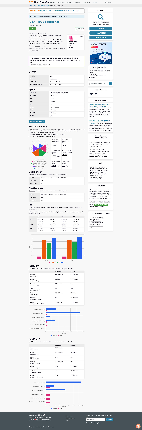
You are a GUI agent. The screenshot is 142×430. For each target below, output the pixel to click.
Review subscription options (93, 423)
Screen (71, 47)
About (67, 420)
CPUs (70, 45)
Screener (101, 28)
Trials (84, 2)
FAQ (67, 415)
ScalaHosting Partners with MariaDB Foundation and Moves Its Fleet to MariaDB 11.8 (99, 122)
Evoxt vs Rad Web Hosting (96, 217)
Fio (32, 207)
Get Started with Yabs (49, 41)
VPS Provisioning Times (95, 177)
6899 (64, 145)
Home (30, 5)
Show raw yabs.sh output (37, 121)
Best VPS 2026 (101, 33)
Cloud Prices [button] (61, 2)
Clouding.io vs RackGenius (96, 222)
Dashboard (37, 46)
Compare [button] (77, 2)
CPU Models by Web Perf (96, 172)
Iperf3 (30, 268)
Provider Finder (100, 37)
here (105, 156)
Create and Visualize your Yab (98, 75)
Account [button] (109, 2)
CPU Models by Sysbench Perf (97, 167)
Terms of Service (70, 418)
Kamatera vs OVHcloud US (96, 226)
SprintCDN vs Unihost (95, 221)
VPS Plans (71, 43)
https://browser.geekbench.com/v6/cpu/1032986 (53, 194)
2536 (53, 156)
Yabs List (92, 77)
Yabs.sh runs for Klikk (43, 5)
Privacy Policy (69, 417)
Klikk (51, 76)
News (88, 2)
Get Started (93, 74)
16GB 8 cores (53, 79)
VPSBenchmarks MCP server (59, 16)
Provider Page (73, 41)
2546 (64, 154)
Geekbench (32, 174)
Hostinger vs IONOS (94, 224)
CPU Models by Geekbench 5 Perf (98, 168)
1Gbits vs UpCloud (94, 219)
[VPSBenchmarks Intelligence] (138, 426)
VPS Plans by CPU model (95, 175)
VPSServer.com (50, 427)
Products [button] (94, 2)
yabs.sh (31, 40)
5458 (53, 165)
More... (91, 227)
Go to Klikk (32, 28)
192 (63, 165)
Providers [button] (70, 2)
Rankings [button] (52, 2)
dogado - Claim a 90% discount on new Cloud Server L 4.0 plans (60, 10)
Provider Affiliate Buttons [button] (101, 204)
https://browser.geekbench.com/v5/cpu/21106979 (53, 178)
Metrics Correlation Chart (95, 179)
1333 (53, 145)
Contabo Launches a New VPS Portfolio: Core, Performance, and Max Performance (100, 106)
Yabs (35, 5)
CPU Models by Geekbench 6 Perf (98, 170)
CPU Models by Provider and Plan (98, 174)
